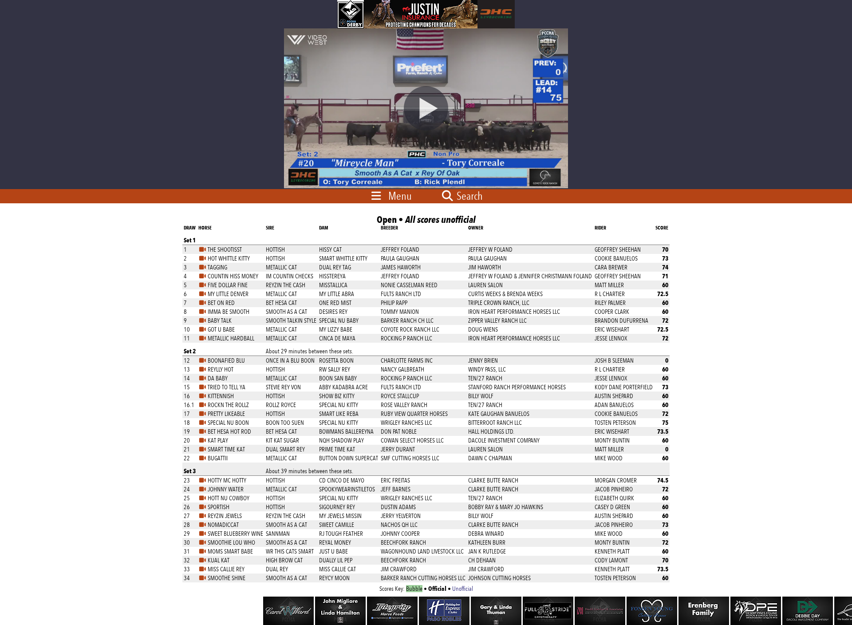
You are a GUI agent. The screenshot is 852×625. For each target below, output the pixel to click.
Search (468, 195)
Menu (400, 195)
